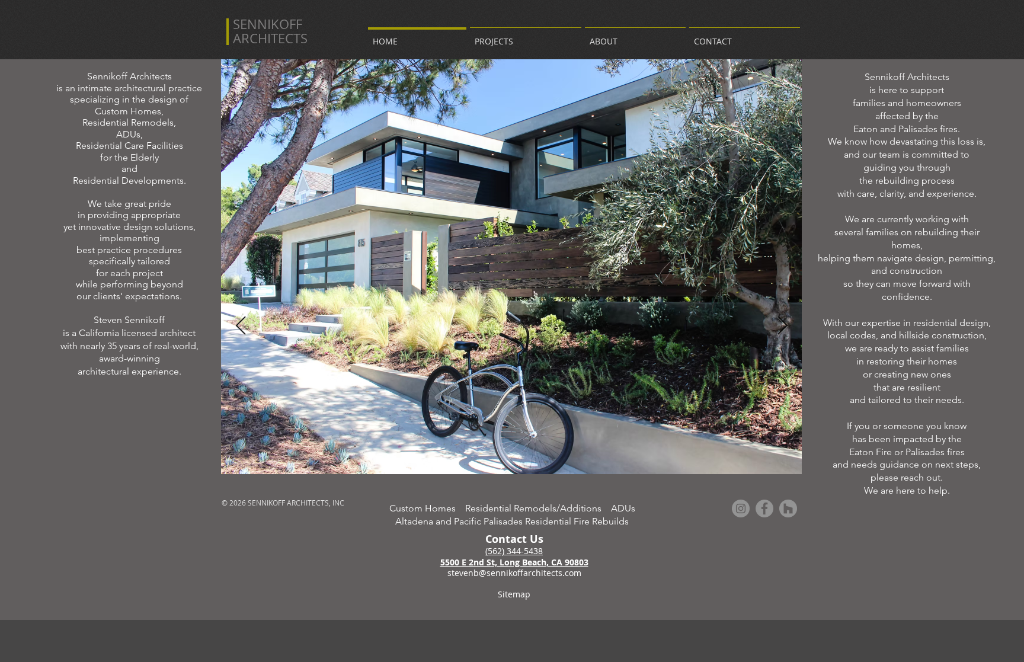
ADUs (623, 508)
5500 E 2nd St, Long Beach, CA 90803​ (514, 562)
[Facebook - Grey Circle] (764, 508)
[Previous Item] (241, 326)
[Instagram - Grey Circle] (741, 508)
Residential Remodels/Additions (538, 508)
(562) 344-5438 (514, 551)
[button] (525, 36)
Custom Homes (427, 508)
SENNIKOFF (267, 24)
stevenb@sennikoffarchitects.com (514, 572)
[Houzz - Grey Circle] (788, 508)
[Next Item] (782, 326)
